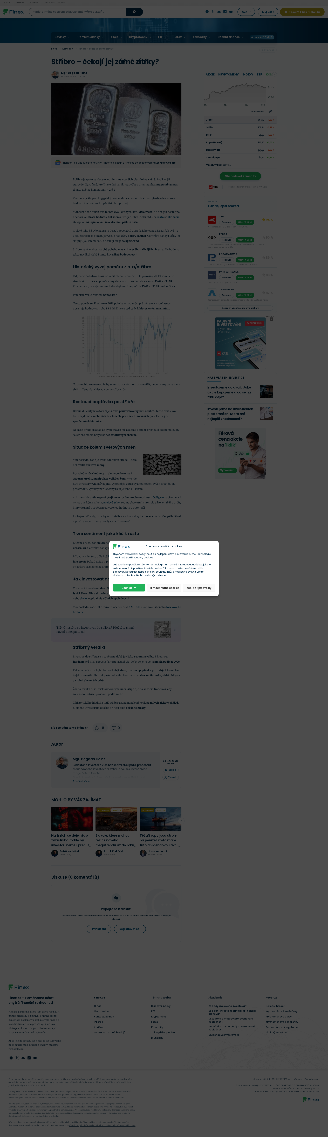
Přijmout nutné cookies (164, 588)
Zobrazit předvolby (199, 588)
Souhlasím (129, 588)
